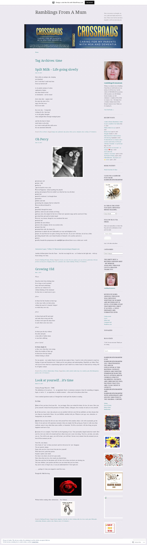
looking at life (76, 519)
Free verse (71, 260)
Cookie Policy (35, 542)
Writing (52, 260)
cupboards (60, 132)
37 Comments (83, 261)
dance (64, 371)
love (81, 371)
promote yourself (39, 261)
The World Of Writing (109, 155)
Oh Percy (41, 139)
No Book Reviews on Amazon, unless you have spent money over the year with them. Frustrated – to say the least (113, 141)
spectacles (60, 261)
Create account (107, 316)
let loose (85, 260)
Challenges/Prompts (44, 260)
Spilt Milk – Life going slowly (56, 69)
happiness (60, 519)
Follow (107, 238)
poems (67, 132)
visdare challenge (70, 261)
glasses (76, 260)
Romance (44, 521)
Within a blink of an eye (110, 127)
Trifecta (56, 521)
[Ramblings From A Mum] (73, 36)
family (71, 371)
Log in (105, 318)
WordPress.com (108, 324)
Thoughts (106, 133)
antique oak (54, 132)
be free (61, 260)
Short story (55, 261)
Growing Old (44, 269)
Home (36, 52)
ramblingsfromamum (113, 83)
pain (88, 371)
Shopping (49, 261)
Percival (95, 260)
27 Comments (92, 132)
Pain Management (94, 371)
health (75, 371)
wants (59, 521)
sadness (49, 521)
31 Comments (65, 521)
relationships (38, 521)
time (83, 132)
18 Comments (45, 373)
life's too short (69, 519)
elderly (68, 371)
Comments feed (108, 322)
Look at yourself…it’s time (54, 380)
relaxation (78, 132)
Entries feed (107, 320)
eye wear (66, 260)
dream (55, 519)
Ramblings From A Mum (60, 12)
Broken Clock (107, 131)
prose (74, 132)
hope (78, 371)
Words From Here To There (110, 169)
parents (37, 373)
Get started (89, 2)
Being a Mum (107, 407)
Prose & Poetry (43, 132)
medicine (84, 371)
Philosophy (94, 519)
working (86, 132)
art (59, 260)
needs (86, 519)
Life (64, 132)
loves (83, 519)
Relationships (51, 371)
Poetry (71, 132)
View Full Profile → (109, 109)
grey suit (80, 260)
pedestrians (90, 260)
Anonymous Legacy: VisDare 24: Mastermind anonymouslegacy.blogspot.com (57, 249)
